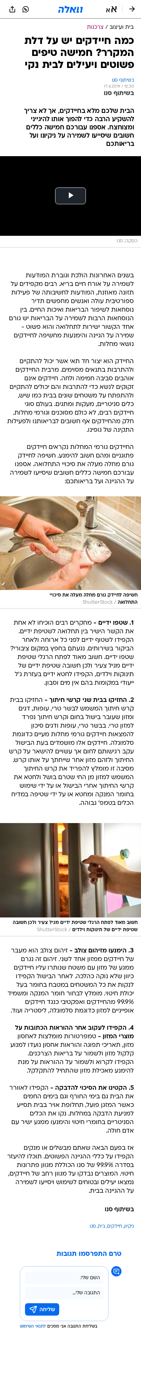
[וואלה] (70, 9)
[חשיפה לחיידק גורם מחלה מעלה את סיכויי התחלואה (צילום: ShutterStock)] (70, 552)
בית (101, 1226)
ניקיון (129, 1226)
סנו (93, 1226)
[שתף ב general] (12, 9)
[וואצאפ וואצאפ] (25, 9)
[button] (111, 9)
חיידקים (114, 1226)
